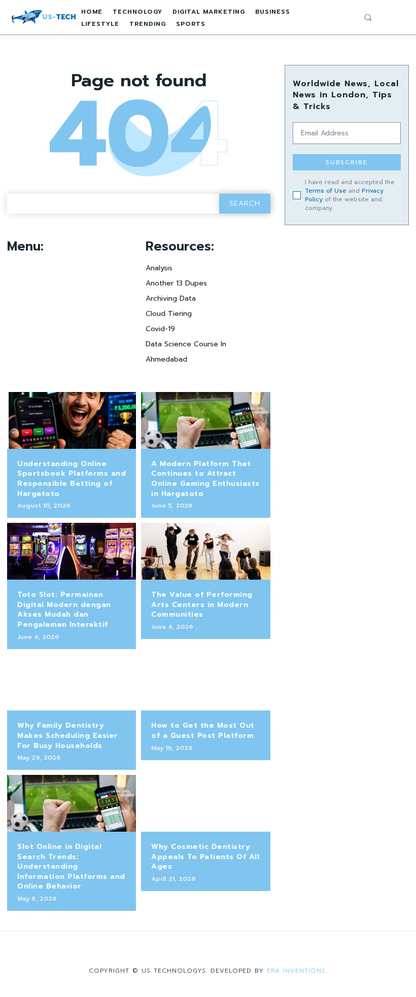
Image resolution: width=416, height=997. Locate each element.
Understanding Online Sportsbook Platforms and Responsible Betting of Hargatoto (71, 478)
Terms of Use (325, 190)
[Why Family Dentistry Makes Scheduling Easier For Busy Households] (71, 682)
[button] (368, 17)
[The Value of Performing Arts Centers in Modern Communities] (205, 551)
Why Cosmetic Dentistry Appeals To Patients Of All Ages (205, 856)
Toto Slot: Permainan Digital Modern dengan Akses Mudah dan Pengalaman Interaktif (64, 609)
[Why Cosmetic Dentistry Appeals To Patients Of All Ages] (205, 803)
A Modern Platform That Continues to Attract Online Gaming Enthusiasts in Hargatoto (205, 478)
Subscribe (347, 162)
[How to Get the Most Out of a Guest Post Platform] (205, 682)
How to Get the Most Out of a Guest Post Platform (203, 730)
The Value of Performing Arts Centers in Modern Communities (202, 604)
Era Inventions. (297, 970)
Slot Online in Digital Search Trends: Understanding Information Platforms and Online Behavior (71, 866)
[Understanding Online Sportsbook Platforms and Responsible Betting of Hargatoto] (71, 420)
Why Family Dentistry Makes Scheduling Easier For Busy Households (67, 735)
